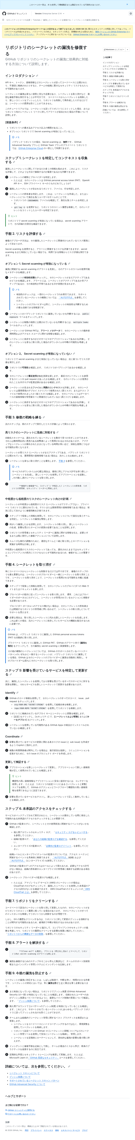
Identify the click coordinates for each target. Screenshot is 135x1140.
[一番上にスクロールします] (129, 1134)
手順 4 (62, 461)
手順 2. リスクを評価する (23, 234)
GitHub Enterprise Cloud (30, 148)
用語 (26, 1130)
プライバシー (36, 1130)
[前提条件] (11, 122)
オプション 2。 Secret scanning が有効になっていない (38, 353)
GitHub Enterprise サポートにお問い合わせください (95, 34)
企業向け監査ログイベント (58, 846)
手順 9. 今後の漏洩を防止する (26, 973)
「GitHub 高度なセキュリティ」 (43, 1057)
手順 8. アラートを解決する (25, 943)
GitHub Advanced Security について (27, 1084)
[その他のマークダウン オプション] (127, 49)
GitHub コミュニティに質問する (21, 1110)
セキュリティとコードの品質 (18, 20)
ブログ (85, 1130)
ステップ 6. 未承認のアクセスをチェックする (38, 808)
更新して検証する (15, 761)
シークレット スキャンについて (24, 1073)
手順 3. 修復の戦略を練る (23, 417)
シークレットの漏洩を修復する (86, 20)
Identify (10, 692)
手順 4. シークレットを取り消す (28, 564)
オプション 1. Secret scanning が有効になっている (36, 263)
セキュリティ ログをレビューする (71, 832)
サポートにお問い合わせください (22, 1114)
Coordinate (12, 736)
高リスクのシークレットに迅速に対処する (30, 432)
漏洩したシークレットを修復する (57, 20)
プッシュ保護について (29, 1001)
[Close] (127, 4)
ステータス (48, 1130)
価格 (57, 1130)
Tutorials (36, 20)
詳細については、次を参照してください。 (36, 1066)
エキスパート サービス (70, 1130)
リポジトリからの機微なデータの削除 (25, 934)
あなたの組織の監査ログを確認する (50, 839)
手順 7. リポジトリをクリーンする (30, 901)
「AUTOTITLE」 (66, 297)
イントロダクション (20, 76)
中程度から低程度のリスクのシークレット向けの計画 (37, 498)
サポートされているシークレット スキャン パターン (34, 1080)
